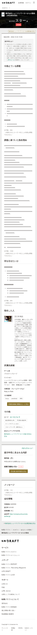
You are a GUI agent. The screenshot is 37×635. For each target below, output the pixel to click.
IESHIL (20, 628)
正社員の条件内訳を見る (18, 471)
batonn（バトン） (29, 629)
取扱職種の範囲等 (8, 614)
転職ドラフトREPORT (9, 564)
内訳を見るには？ (27, 448)
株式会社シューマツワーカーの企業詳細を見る (22, 31)
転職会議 (13, 629)
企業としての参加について (11, 594)
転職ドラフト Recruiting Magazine (14, 568)
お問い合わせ (6, 591)
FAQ (3, 587)
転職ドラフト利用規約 (9, 607)
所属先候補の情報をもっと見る (18, 404)
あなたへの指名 (26, 530)
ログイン (28, 3)
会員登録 (21, 3)
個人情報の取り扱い (8, 610)
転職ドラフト (6, 530)
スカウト (16, 530)
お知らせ (5, 584)
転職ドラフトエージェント (11, 555)
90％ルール (11, 60)
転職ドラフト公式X (8, 575)
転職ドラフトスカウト (9, 552)
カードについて (15, 417)
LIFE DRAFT (6, 571)
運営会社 (5, 603)
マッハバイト (5, 629)
